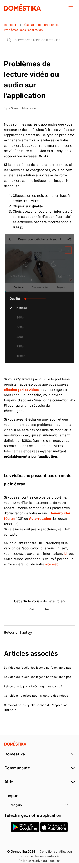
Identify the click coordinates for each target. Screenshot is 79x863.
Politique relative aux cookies (39, 861)
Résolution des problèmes (41, 24)
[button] (70, 8)
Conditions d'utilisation (56, 851)
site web (51, 564)
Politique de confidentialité (40, 856)
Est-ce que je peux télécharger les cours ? (33, 686)
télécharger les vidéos (22, 390)
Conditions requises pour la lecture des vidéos (36, 695)
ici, (66, 553)
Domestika (11, 24)
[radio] (31, 609)
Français (15, 805)
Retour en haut (15, 632)
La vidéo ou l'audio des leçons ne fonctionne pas (37, 667)
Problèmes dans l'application (23, 30)
